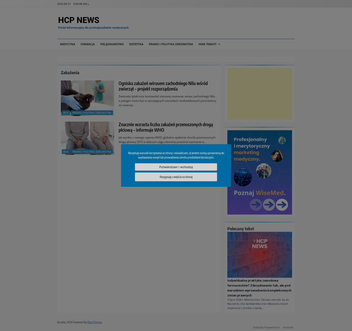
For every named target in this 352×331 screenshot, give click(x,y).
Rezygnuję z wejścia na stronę (176, 177)
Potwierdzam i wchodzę (176, 167)
